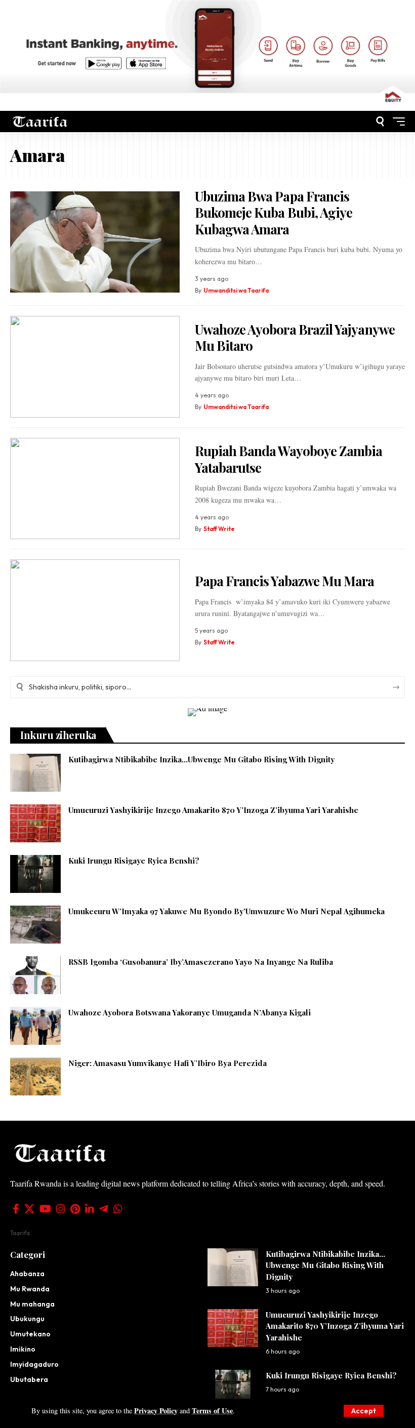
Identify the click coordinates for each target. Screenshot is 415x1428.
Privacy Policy (156, 1410)
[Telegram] (104, 1208)
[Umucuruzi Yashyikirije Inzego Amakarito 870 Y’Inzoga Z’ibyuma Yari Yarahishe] (35, 823)
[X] (29, 1208)
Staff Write (219, 529)
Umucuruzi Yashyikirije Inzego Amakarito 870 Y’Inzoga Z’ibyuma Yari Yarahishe (213, 810)
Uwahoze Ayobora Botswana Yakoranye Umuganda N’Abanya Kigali (189, 1012)
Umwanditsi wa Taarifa (236, 290)
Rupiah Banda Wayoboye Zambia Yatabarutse (289, 459)
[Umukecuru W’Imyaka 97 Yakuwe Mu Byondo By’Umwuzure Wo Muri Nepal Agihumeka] (35, 925)
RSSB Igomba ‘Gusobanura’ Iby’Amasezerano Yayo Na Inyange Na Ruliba (200, 962)
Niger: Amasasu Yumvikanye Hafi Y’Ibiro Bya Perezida (167, 1063)
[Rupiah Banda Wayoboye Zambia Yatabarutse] (95, 489)
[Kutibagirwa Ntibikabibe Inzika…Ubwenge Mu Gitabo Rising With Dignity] (35, 773)
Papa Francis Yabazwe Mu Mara (285, 581)
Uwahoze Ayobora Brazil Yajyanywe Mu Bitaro (295, 337)
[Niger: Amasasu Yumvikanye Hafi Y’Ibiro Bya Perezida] (35, 1076)
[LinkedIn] (89, 1208)
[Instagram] (61, 1208)
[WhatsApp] (118, 1208)
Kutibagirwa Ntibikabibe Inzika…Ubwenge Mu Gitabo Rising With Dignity (201, 759)
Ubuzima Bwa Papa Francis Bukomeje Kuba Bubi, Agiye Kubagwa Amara (274, 212)
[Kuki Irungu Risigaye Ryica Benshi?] (35, 874)
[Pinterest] (75, 1208)
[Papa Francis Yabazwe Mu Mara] (95, 610)
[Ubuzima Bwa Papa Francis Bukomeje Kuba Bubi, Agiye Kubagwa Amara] (95, 242)
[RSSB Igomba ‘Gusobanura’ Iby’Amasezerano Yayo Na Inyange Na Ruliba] (35, 975)
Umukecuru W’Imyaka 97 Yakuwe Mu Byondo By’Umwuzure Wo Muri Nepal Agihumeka (226, 911)
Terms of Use (212, 1410)
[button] (364, 1411)
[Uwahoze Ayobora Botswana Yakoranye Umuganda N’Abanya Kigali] (35, 1026)
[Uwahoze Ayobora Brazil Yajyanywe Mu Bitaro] (95, 367)
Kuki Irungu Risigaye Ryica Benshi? (133, 860)
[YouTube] (45, 1208)
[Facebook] (16, 1208)
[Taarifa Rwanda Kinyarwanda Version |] (40, 121)
